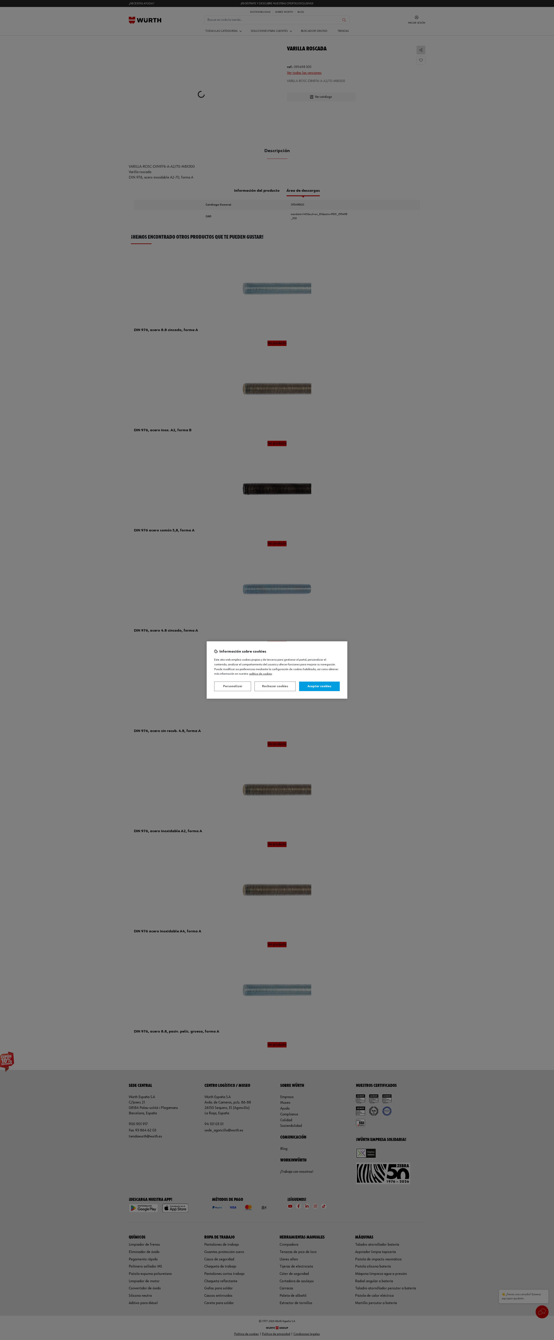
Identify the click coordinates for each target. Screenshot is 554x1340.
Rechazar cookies (275, 686)
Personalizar (232, 686)
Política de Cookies (260, 673)
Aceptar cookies (319, 686)
